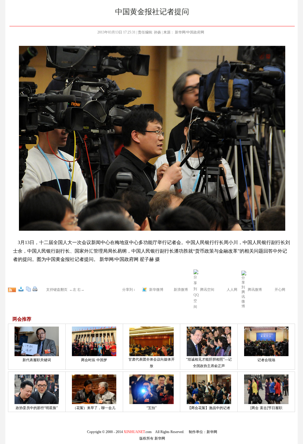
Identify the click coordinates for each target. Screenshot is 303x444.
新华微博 (156, 290)
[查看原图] (21, 289)
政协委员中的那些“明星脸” (37, 408)
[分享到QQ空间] (196, 307)
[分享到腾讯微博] (243, 289)
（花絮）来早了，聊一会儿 (94, 408)
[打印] (35, 289)
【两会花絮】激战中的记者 (209, 408)
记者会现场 (266, 360)
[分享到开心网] (270, 289)
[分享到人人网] (222, 289)
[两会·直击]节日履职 (266, 408)
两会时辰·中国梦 (94, 360)
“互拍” (151, 408)
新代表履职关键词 (36, 360)
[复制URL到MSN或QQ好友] (28, 289)
